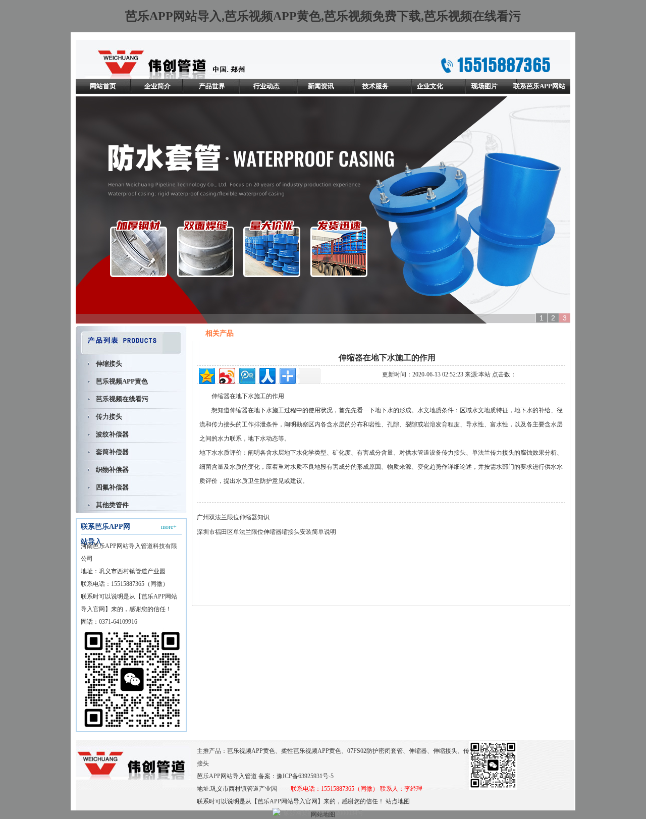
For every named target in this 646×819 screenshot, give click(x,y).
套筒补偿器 (112, 452)
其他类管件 (112, 505)
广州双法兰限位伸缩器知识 (233, 517)
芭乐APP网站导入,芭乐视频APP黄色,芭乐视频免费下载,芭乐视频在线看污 (323, 16)
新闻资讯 (321, 86)
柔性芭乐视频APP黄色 (311, 750)
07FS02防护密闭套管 (375, 750)
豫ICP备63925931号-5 (305, 776)
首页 (504, 333)
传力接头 (109, 416)
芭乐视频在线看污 (122, 399)
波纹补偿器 (112, 434)
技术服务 (375, 86)
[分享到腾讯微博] (246, 374)
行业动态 (266, 86)
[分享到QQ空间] (206, 374)
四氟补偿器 (112, 487)
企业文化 (430, 86)
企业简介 (157, 86)
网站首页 (103, 86)
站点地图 (398, 801)
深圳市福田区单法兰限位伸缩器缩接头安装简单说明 (266, 531)
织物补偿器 (112, 469)
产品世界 (212, 86)
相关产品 (529, 333)
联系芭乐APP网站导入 (539, 93)
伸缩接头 (109, 363)
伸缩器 (220, 396)
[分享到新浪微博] (226, 374)
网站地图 (323, 814)
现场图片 (484, 86)
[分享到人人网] (266, 374)
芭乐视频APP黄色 (122, 381)
